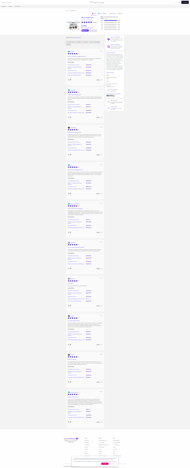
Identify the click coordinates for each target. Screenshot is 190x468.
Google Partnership (116, 440)
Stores (67, 10)
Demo (100, 449)
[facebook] (107, 96)
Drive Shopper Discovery (102, 440)
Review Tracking (87, 455)
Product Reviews (87, 444)
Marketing (100, 453)
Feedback (86, 453)
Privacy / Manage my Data (117, 455)
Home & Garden (83, 19)
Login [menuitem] (179, 2)
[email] (112, 96)
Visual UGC (86, 449)
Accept (105, 463)
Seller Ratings (87, 442)
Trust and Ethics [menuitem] (9, 2)
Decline (113, 463)
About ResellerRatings (116, 442)
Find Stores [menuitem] (3, 2)
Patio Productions (87, 17)
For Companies (185, 2)
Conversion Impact (102, 442)
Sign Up (114, 453)
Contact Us (115, 449)
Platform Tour (87, 440)
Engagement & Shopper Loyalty (104, 444)
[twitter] (109, 96)
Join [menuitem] (176, 2)
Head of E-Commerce (102, 455)
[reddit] (110, 96)
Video (85, 451)
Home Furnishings (89, 19)
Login (114, 451)
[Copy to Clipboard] (114, 96)
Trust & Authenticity (116, 444)
